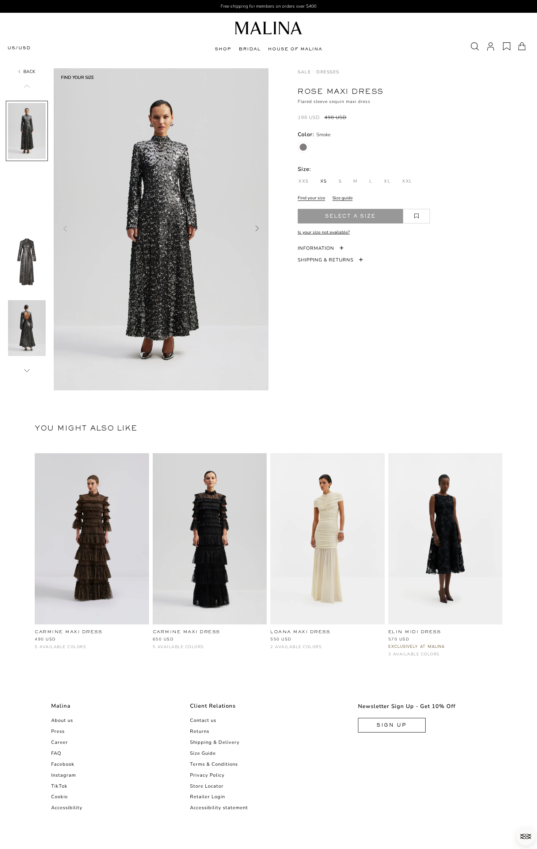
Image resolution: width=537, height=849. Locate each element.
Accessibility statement (219, 807)
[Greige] (181, 650)
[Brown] (39, 650)
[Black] (87, 650)
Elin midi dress (414, 631)
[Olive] (193, 650)
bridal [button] (249, 48)
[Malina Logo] (268, 28)
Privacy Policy (207, 775)
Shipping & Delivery (215, 742)
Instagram (63, 775)
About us (62, 720)
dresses (327, 72)
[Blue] (416, 658)
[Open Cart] (522, 46)
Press (58, 731)
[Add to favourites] (416, 216)
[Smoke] (303, 147)
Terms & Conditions (214, 764)
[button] (526, 836)
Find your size (311, 198)
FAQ (56, 753)
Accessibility (67, 807)
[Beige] (63, 650)
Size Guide (203, 753)
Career (59, 742)
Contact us (203, 720)
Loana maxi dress (300, 631)
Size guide (342, 198)
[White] (75, 650)
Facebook (63, 764)
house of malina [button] (295, 48)
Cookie (59, 796)
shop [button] (223, 48)
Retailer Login (207, 796)
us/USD (19, 48)
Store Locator (207, 786)
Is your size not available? (324, 232)
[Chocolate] (169, 650)
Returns (199, 731)
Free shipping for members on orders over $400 (269, 6)
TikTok (59, 786)
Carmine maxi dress (68, 631)
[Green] (51, 650)
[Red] (286, 650)
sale (304, 72)
